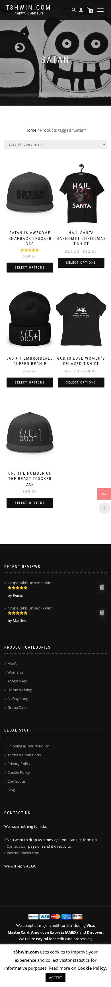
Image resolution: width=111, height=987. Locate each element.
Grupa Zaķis (17, 707)
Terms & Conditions (24, 754)
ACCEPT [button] (55, 977)
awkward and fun (29, 13)
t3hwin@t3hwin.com (21, 852)
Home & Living (19, 689)
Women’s (15, 672)
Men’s (12, 663)
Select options (30, 267)
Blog (11, 790)
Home (30, 130)
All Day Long (17, 698)
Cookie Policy (18, 772)
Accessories (17, 681)
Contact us (16, 781)
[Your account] (81, 9)
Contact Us (16, 846)
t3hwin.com (29, 7)
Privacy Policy (18, 763)
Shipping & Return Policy (28, 746)
